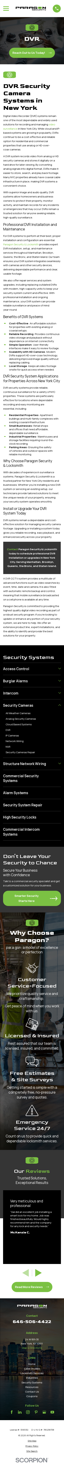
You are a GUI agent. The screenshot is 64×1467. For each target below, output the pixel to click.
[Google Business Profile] (44, 1412)
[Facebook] (11, 1412)
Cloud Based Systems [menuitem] (19, 724)
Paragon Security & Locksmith (21, 244)
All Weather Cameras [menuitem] (18, 713)
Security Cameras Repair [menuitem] (20, 752)
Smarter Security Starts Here (27, 898)
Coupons (32, 1396)
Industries (32, 1378)
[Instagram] (28, 1412)
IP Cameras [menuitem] (12, 735)
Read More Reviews (29, 1287)
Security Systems (32, 1382)
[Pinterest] (36, 1412)
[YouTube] (52, 1412)
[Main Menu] (6, 8)
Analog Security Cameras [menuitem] (21, 719)
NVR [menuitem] (8, 746)
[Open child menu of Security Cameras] (59, 705)
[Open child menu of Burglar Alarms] (59, 681)
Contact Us (32, 1391)
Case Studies (32, 1368)
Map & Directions (32, 1348)
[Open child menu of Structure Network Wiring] (59, 764)
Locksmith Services (32, 1373)
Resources (31, 1387)
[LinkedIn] (20, 1412)
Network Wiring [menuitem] (15, 741)
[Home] (31, 8)
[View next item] (38, 1273)
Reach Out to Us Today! (28, 53)
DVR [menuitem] (8, 730)
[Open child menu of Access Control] (59, 669)
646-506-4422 (32, 1321)
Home (31, 1364)
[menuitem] (30, 669)
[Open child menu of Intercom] (59, 693)
